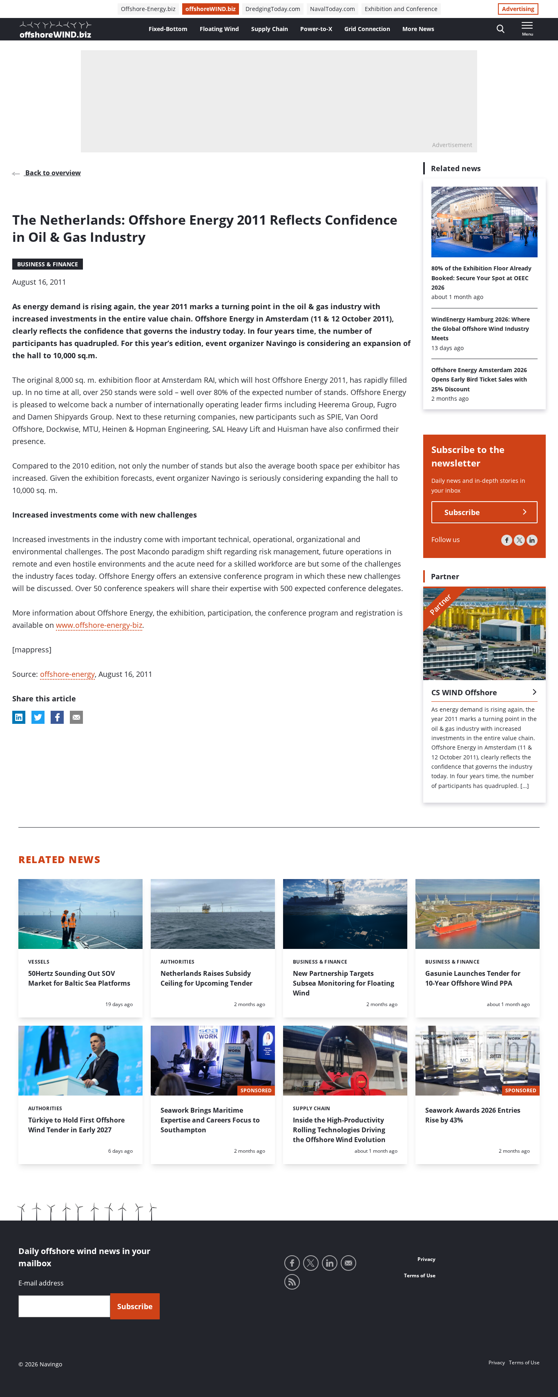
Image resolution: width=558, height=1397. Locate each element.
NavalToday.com (332, 9)
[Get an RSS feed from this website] (292, 1282)
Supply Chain (269, 29)
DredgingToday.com (273, 9)
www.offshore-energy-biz (99, 625)
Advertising (518, 9)
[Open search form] (500, 29)
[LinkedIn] (532, 540)
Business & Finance (47, 264)
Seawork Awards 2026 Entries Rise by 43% (472, 1115)
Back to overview (52, 172)
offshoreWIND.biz (210, 9)
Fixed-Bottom (168, 29)
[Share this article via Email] (76, 717)
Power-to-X (316, 29)
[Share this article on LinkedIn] (18, 717)
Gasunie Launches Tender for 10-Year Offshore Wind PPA (472, 978)
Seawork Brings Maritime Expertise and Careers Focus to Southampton (210, 1120)
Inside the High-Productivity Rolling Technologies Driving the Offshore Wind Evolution (339, 1130)
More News (418, 29)
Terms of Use (419, 1275)
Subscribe (462, 512)
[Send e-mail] (348, 1263)
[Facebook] (506, 540)
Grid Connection (367, 29)
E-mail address (41, 1283)
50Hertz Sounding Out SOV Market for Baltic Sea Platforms (79, 978)
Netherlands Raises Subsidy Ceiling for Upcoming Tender (206, 978)
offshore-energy (67, 674)
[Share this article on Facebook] (57, 717)
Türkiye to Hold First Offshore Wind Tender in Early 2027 (76, 1125)
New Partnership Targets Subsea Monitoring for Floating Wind (343, 983)
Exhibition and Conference (401, 9)
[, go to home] (56, 29)
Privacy (426, 1259)
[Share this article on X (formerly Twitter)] (38, 717)
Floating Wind (219, 29)
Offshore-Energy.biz (148, 9)
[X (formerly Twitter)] (519, 540)
